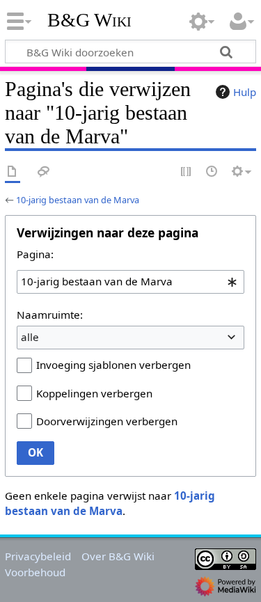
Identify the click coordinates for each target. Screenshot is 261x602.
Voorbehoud (35, 572)
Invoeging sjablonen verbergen (113, 365)
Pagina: (35, 254)
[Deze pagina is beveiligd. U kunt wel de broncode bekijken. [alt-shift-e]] (186, 172)
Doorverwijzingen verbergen (106, 421)
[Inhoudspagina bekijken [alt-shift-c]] (12, 172)
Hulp (244, 92)
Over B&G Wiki (118, 556)
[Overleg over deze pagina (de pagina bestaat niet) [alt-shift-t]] (44, 172)
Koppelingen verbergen (94, 393)
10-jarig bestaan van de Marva (77, 199)
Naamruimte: (50, 315)
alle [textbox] (30, 337)
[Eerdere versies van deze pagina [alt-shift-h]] (212, 172)
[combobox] (130, 282)
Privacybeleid (38, 556)
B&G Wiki (89, 20)
